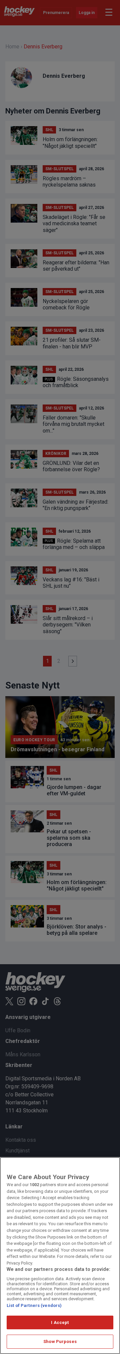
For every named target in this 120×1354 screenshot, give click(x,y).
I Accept (60, 1322)
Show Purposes (60, 1341)
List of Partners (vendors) (34, 1305)
